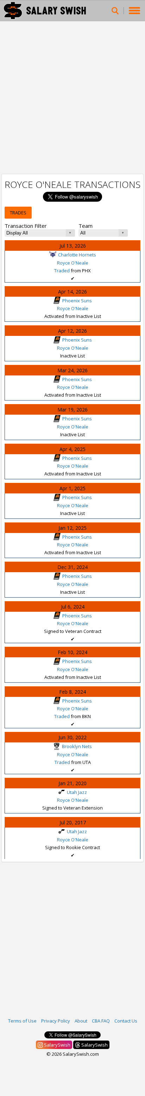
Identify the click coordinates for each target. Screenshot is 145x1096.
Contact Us (125, 1021)
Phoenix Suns (77, 300)
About (81, 1021)
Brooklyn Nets (77, 746)
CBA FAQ (101, 1021)
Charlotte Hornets (77, 254)
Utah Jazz (77, 792)
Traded (62, 270)
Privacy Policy (55, 1021)
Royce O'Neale (72, 263)
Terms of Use (22, 1021)
